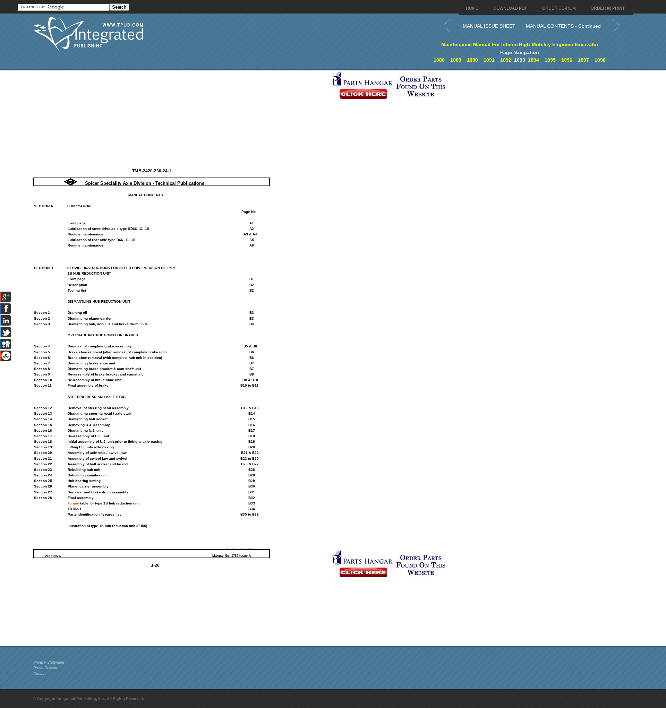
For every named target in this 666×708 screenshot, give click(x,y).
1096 (566, 60)
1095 (550, 60)
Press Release (45, 668)
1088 (439, 60)
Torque (73, 503)
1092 (505, 60)
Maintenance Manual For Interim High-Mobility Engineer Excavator (519, 44)
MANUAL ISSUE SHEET (489, 26)
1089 (455, 60)
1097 (583, 60)
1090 (472, 60)
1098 (600, 60)
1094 (533, 60)
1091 (489, 60)
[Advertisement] (180, 118)
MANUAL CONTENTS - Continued (563, 26)
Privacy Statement (48, 662)
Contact (39, 674)
